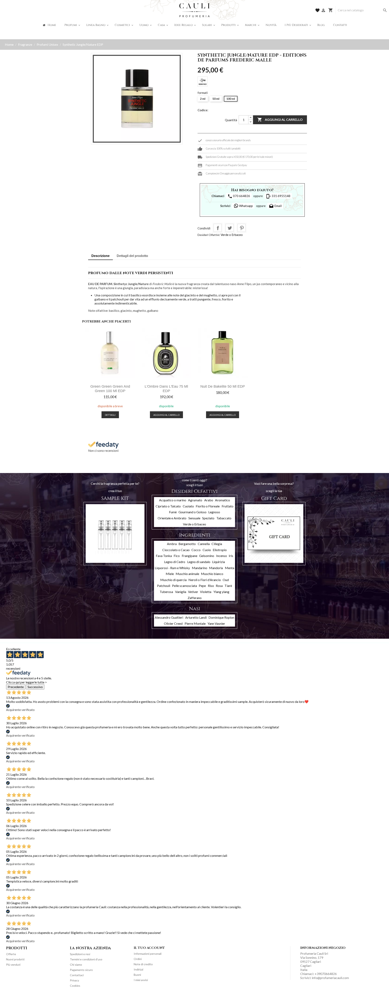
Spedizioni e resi (80, 954)
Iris (231, 556)
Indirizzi (138, 969)
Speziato (208, 518)
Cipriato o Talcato (168, 506)
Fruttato (227, 506)
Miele (170, 574)
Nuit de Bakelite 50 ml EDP (222, 386)
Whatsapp (245, 206)
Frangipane (189, 556)
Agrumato (195, 500)
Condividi (217, 228)
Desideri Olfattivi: (209, 235)
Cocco (196, 550)
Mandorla (216, 568)
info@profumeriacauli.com (330, 978)
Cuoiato (188, 506)
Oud (226, 580)
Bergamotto (187, 544)
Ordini (138, 959)
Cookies (75, 985)
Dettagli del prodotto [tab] (132, 256)
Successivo (35, 687)
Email (275, 206)
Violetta (205, 592)
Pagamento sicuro (81, 970)
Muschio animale (187, 574)
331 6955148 (278, 196)
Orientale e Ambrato (172, 518)
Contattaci (77, 975)
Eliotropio (220, 550)
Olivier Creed (173, 623)
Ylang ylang (221, 592)
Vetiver (193, 592)
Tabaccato (223, 518)
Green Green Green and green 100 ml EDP (110, 388)
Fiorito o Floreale (208, 506)
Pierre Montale (195, 623)
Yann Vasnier (216, 623)
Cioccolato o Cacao (176, 550)
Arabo (208, 500)
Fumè (173, 512)
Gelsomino (206, 556)
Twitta (229, 228)
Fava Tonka (164, 556)
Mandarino (199, 568)
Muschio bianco (212, 574)
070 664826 (239, 196)
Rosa (219, 586)
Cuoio (207, 550)
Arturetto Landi (196, 617)
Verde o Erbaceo (232, 235)
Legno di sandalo (198, 562)
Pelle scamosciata (184, 586)
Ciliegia (217, 544)
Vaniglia (180, 592)
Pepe (202, 586)
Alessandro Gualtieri (169, 617)
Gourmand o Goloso (192, 512)
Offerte (11, 954)
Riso (211, 586)
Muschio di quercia (173, 580)
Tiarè (228, 586)
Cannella (204, 544)
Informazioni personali (147, 953)
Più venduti (13, 964)
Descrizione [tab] (100, 256)
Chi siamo (76, 964)
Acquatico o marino (172, 500)
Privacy (74, 980)
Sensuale (194, 518)
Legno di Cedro (174, 562)
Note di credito (143, 964)
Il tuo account (149, 948)
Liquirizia (218, 562)
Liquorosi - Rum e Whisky (172, 568)
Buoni (137, 974)
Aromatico (222, 500)
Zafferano (195, 598)
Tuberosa (166, 592)
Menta (229, 568)
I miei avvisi (141, 980)
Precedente (16, 687)
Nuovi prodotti (15, 959)
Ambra (172, 544)
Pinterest (241, 228)
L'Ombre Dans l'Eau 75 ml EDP (166, 388)
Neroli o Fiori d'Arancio (204, 580)
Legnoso (214, 512)
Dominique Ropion (221, 617)
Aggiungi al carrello (280, 119)
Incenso (221, 556)
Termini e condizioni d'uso (86, 959)
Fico (177, 556)
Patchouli (163, 586)
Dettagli (110, 415)
